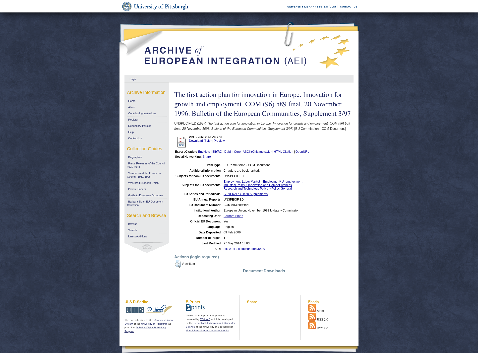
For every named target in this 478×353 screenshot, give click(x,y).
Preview (219, 140)
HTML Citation (283, 151)
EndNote (204, 151)
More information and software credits (207, 330)
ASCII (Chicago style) (257, 151)
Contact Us (135, 138)
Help (131, 132)
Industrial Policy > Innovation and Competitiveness (258, 185)
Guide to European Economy (145, 195)
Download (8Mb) (200, 140)
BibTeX (217, 151)
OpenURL (302, 151)
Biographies (135, 157)
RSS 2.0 (322, 328)
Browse (132, 223)
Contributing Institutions (142, 113)
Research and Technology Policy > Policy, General (258, 188)
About (131, 107)
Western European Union (143, 182)
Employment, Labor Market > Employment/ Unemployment (263, 181)
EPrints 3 (205, 319)
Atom (320, 311)
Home (131, 100)
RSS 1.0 (322, 319)
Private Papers (137, 189)
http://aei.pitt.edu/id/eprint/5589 (244, 249)
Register (133, 119)
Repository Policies (139, 125)
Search (132, 230)
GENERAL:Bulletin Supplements (246, 194)
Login (132, 79)
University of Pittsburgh (154, 323)
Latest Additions (137, 236)
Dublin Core (232, 151)
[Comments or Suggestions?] (347, 11)
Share (207, 156)
